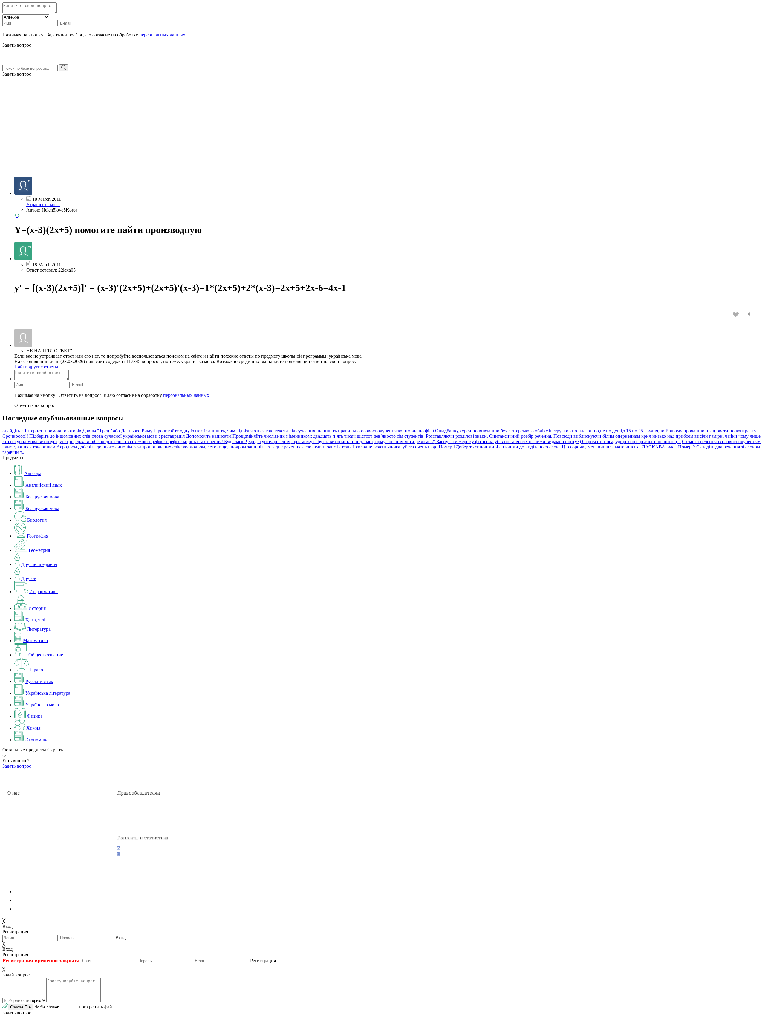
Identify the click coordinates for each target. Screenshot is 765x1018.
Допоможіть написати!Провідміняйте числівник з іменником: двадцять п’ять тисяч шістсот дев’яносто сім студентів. (305, 436)
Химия (33, 728)
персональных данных (162, 34)
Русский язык (39, 681)
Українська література (47, 693)
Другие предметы (39, 564)
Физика (34, 716)
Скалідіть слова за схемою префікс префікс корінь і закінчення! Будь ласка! (170, 441)
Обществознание (45, 654)
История (37, 608)
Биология (37, 520)
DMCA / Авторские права (40, 900)
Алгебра (32, 473)
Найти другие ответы (36, 366)
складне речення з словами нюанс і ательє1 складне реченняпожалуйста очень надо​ (352, 446)
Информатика (43, 591)
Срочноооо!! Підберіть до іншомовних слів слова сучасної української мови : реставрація (93, 436)
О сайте (44, 834)
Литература (39, 629)
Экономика (36, 739)
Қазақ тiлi (35, 619)
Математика (35, 640)
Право (36, 669)
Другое (28, 578)
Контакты (27, 834)
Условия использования (38, 908)
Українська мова (43, 204)
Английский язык (43, 485)
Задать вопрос (16, 73)
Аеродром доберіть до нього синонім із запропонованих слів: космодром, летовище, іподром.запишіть (160, 446)
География (37, 535)
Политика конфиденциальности (47, 891)
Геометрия (39, 550)
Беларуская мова (42, 496)
